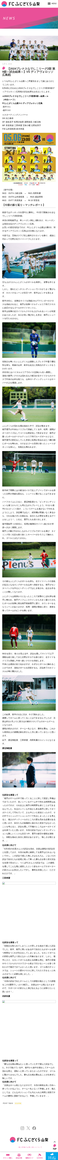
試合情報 (18, 1103)
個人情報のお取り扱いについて (30, 1147)
